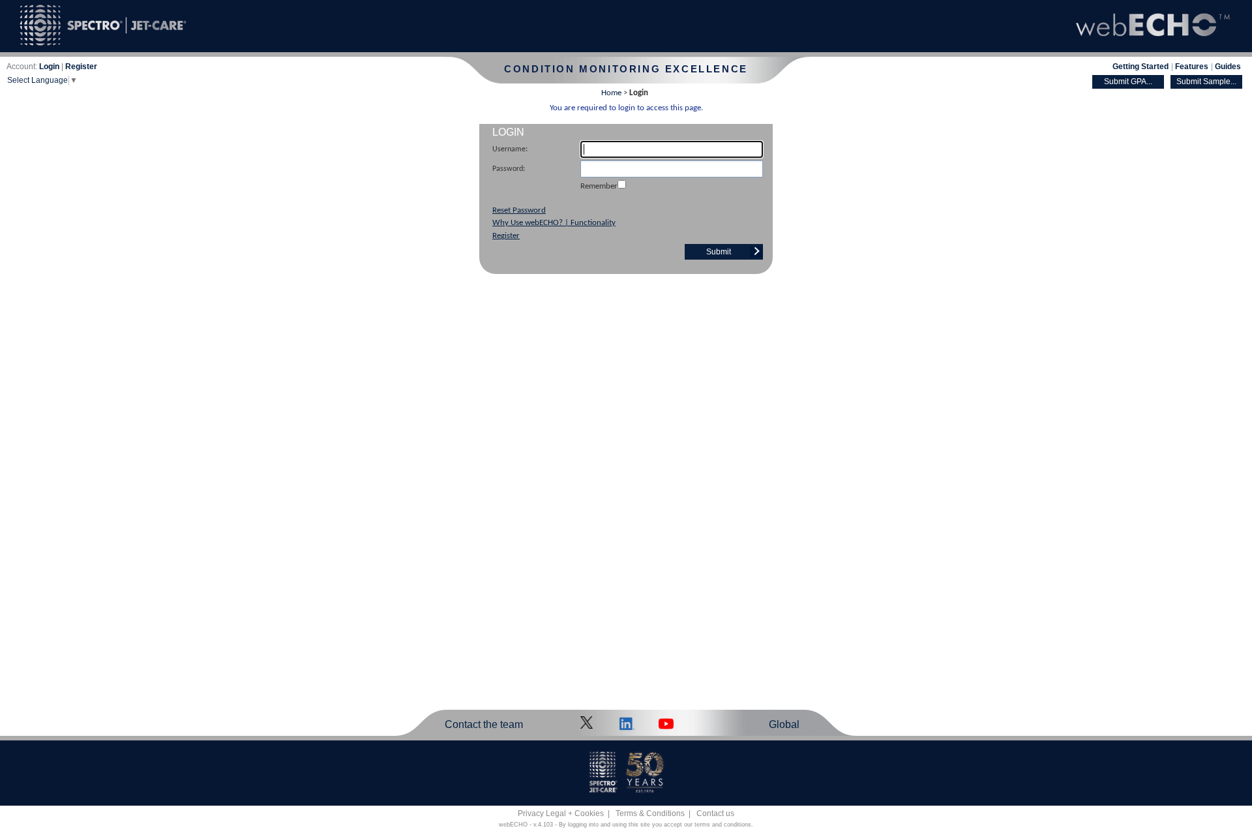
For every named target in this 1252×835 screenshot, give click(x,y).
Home (611, 93)
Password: (508, 169)
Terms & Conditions (650, 813)
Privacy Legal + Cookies (561, 813)
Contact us (715, 813)
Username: (510, 149)
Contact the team (484, 724)
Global (784, 724)
